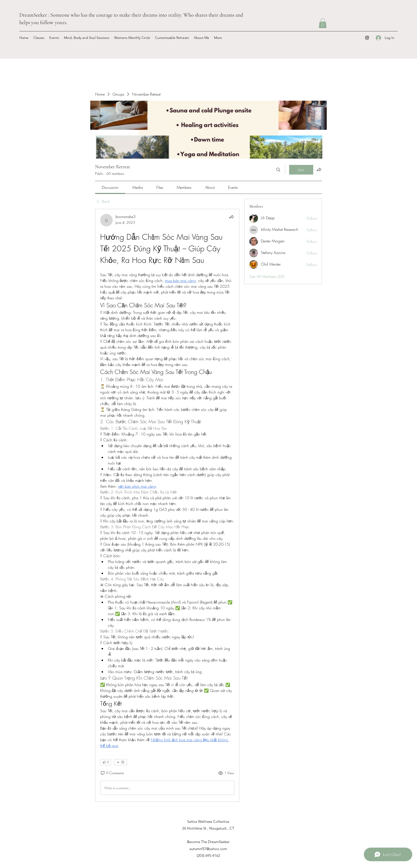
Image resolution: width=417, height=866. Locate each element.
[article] (167, 505)
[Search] (278, 170)
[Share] (231, 217)
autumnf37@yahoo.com (208, 848)
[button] (323, 23)
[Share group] (319, 169)
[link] (110, 187)
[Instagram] (367, 37)
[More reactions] (120, 762)
